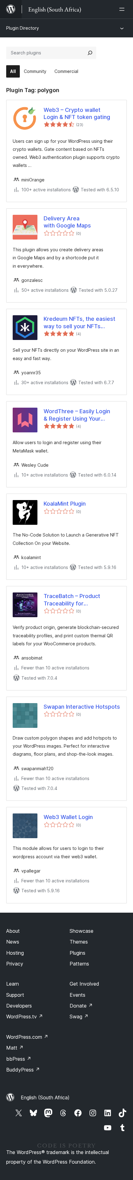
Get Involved (84, 984)
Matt (15, 1048)
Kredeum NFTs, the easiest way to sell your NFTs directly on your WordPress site (80, 323)
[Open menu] (123, 9)
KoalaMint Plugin (65, 503)
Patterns (79, 964)
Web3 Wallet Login (68, 817)
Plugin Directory (22, 28)
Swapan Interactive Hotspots (82, 706)
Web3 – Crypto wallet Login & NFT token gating (77, 113)
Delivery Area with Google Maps (67, 222)
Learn (12, 984)
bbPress (18, 1059)
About (13, 931)
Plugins (77, 953)
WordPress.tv (24, 1016)
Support (15, 995)
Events (77, 995)
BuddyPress (23, 1070)
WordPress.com (27, 1037)
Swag (79, 1016)
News (12, 942)
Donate (81, 1006)
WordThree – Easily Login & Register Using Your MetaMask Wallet (77, 415)
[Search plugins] (90, 53)
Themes (79, 942)
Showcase (81, 931)
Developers (19, 1006)
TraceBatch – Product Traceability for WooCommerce (72, 600)
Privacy (14, 964)
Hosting (15, 953)
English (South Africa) (45, 1097)
